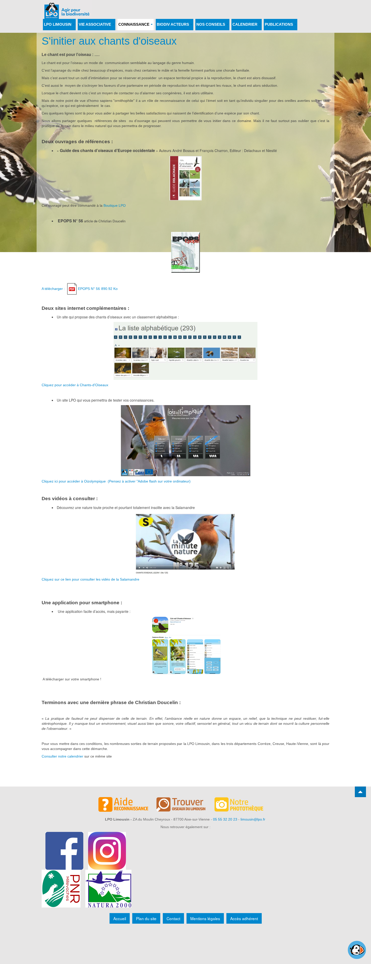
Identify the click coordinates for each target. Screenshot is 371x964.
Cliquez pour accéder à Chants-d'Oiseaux (75, 385)
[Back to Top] (360, 792)
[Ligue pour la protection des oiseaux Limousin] (67, 7)
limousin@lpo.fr (253, 819)
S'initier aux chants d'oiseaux (109, 41)
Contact (173, 918)
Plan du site (146, 918)
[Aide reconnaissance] (127, 805)
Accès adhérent (244, 918)
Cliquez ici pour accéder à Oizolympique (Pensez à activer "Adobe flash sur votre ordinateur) (116, 481)
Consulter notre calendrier (62, 756)
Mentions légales (205, 918)
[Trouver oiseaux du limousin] (185, 805)
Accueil (119, 918)
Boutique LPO (114, 205)
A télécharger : (80, 289)
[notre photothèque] (244, 805)
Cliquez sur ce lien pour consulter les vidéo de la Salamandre (90, 579)
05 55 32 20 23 (225, 819)
